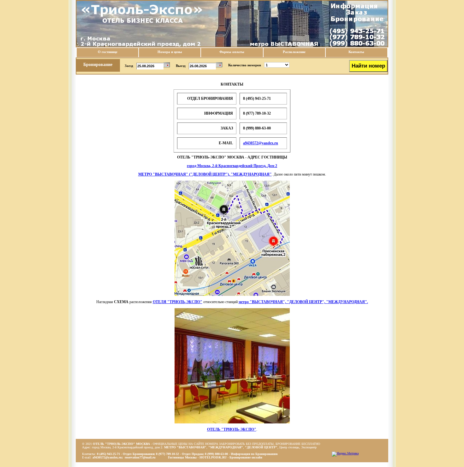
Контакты (356, 52)
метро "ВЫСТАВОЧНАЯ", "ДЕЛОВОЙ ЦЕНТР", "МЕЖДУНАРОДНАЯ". (303, 302)
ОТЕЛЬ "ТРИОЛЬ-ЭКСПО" (231, 429)
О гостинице (107, 52)
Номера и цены (170, 52)
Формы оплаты (231, 52)
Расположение (294, 52)
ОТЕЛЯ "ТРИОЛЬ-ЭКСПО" (177, 302)
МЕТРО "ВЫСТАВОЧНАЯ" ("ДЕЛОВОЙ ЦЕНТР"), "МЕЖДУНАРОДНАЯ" (205, 174)
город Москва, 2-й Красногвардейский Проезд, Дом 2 (232, 166)
